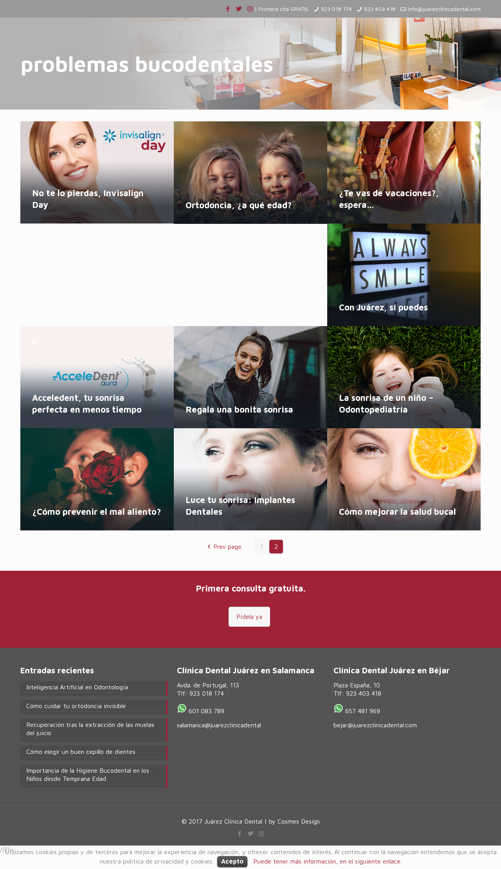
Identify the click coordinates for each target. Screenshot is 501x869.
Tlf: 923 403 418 (357, 693)
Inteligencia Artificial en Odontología (77, 687)
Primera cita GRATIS (283, 8)
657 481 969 (362, 710)
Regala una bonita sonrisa (239, 409)
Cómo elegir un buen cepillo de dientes (80, 751)
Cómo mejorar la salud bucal (397, 512)
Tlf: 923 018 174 (200, 693)
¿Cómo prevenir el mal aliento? (96, 512)
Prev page (227, 546)
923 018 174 (336, 8)
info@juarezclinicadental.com (444, 8)
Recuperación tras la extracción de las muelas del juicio (90, 728)
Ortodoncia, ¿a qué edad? (239, 205)
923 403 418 (379, 8)
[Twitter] (238, 8)
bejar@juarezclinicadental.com (375, 724)
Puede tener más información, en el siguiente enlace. (327, 861)
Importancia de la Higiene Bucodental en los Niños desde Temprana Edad (87, 774)
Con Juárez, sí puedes (383, 307)
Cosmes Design (299, 821)
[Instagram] (250, 8)
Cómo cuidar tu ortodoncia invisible (76, 705)
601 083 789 (206, 710)
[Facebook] (227, 8)
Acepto (232, 861)
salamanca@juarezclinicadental (219, 724)
